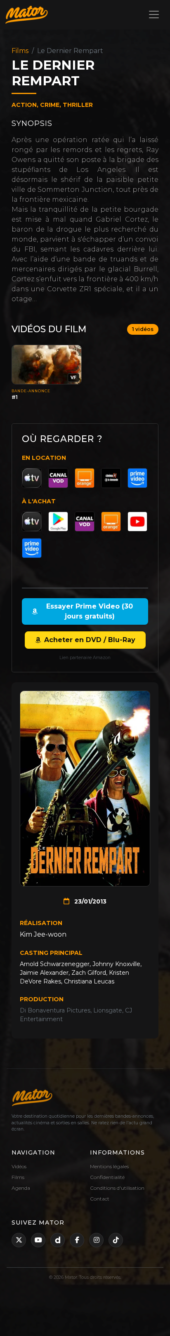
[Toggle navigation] (154, 14)
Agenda (21, 1188)
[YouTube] (137, 522)
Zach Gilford (88, 972)
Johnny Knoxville (116, 964)
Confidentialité (107, 1177)
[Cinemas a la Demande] (111, 478)
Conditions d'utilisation (117, 1188)
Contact (99, 1199)
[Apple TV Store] (32, 478)
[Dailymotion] (57, 1240)
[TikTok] (116, 1240)
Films (20, 51)
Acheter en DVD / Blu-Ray (89, 640)
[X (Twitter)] (19, 1240)
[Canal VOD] (58, 478)
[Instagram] (96, 1240)
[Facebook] (77, 1240)
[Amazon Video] (137, 478)
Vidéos (19, 1166)
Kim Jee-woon (43, 934)
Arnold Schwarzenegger (55, 964)
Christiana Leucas (89, 981)
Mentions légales (109, 1166)
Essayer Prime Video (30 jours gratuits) (89, 611)
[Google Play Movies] (58, 522)
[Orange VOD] (84, 478)
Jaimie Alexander (44, 972)
